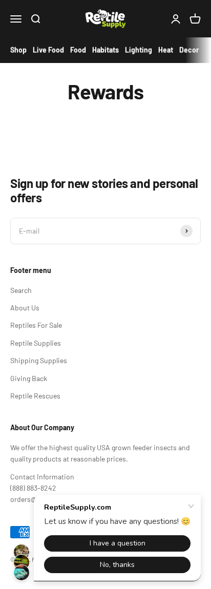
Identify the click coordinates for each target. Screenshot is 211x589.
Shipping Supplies (38, 360)
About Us (24, 307)
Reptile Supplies (35, 343)
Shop (18, 50)
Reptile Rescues (35, 395)
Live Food (48, 50)
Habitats (105, 50)
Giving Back (28, 378)
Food (78, 50)
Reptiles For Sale (36, 325)
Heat (165, 50)
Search (21, 290)
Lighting (138, 50)
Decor (189, 50)
